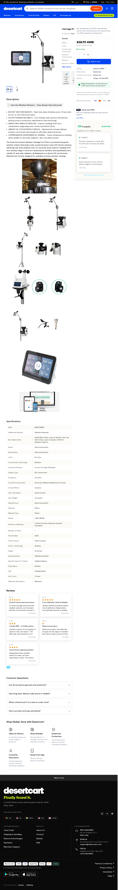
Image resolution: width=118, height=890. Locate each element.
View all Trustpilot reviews (94, 175)
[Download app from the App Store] (29, 874)
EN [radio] (73, 2)
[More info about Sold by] (106, 69)
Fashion (46, 15)
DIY (54, 15)
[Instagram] (102, 814)
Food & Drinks (33, 15)
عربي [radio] (77, 2)
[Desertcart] (13, 8)
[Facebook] (112, 814)
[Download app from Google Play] (12, 874)
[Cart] (112, 8)
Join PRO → (80, 118)
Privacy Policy (107, 867)
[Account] (107, 8)
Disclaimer (108, 872)
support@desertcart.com (91, 844)
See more (66, 67)
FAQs (111, 876)
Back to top (59, 778)
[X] (107, 814)
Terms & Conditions (104, 863)
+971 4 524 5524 (86, 854)
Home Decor (19, 15)
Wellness (7, 15)
